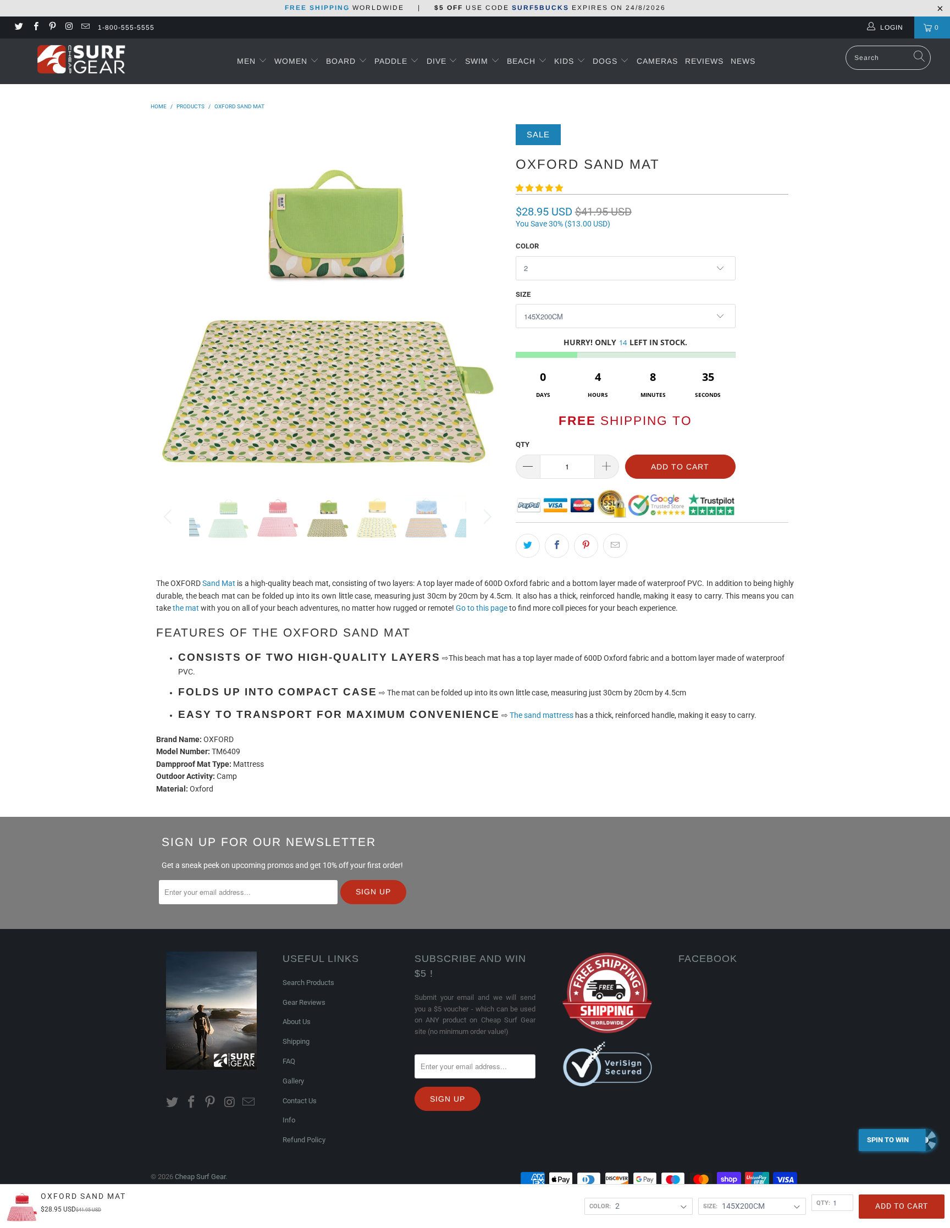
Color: (600, 1206)
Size (523, 294)
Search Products (308, 982)
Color (527, 246)
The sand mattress (541, 715)
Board (341, 61)
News (743, 61)
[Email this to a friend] (615, 546)
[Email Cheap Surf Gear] (85, 27)
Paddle (390, 61)
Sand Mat (218, 583)
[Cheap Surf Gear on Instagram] (68, 27)
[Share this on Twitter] (528, 546)
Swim (478, 61)
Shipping (296, 1041)
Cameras (657, 61)
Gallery (293, 1081)
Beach (522, 61)
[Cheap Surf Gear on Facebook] (35, 27)
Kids (565, 61)
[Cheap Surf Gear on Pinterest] (52, 27)
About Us (297, 1021)
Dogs (606, 61)
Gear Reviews (304, 1002)
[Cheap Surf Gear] (81, 60)
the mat (186, 608)
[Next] (485, 301)
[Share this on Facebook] (557, 546)
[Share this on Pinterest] (586, 546)
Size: (710, 1206)
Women (290, 61)
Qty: (823, 1203)
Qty (522, 444)
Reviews (704, 61)
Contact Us (300, 1101)
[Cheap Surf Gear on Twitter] (18, 27)
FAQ (289, 1061)
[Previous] (169, 301)
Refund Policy (304, 1140)
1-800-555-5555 (126, 27)
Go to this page (481, 608)
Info (289, 1120)
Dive (436, 61)
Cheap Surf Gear (200, 1176)
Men (246, 61)
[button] (539, 188)
